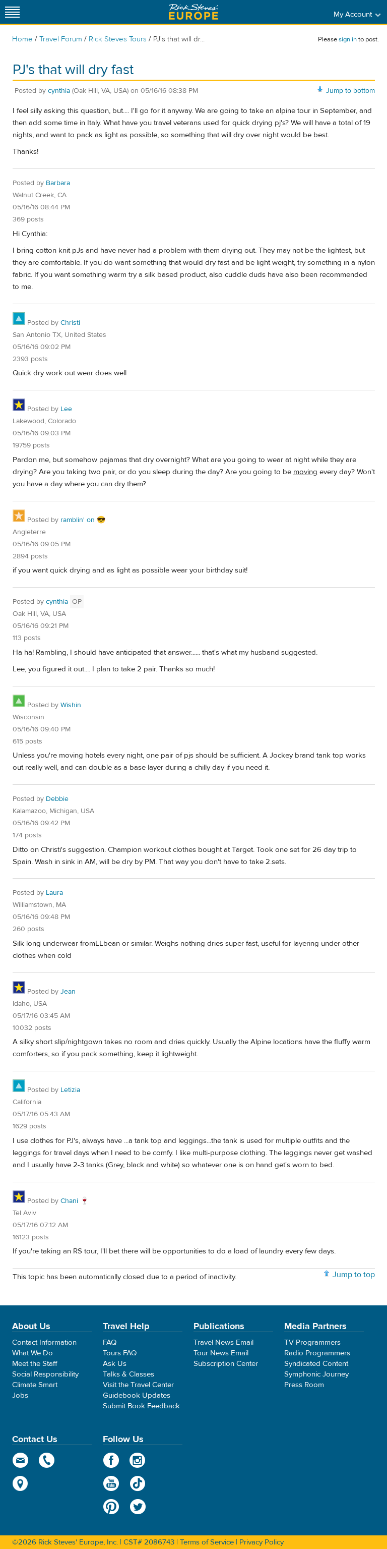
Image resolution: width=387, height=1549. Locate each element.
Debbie (57, 799)
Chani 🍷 (74, 1201)
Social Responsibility (45, 1374)
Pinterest (111, 1507)
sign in (348, 39)
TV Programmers (312, 1342)
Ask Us (114, 1363)
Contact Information (44, 1342)
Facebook (111, 1460)
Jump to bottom (350, 90)
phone (47, 1460)
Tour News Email (221, 1353)
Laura (54, 892)
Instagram (138, 1460)
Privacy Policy (261, 1542)
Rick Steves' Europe (193, 12)
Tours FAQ (120, 1353)
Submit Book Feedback (141, 1406)
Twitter (138, 1507)
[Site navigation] (12, 12)
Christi (70, 322)
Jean (68, 991)
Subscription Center (226, 1363)
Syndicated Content (316, 1363)
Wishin (70, 705)
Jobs (20, 1395)
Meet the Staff (34, 1363)
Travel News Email (223, 1342)
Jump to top (354, 1275)
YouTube (111, 1483)
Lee (66, 409)
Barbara (58, 183)
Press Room (304, 1385)
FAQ (109, 1342)
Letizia (70, 1090)
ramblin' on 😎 (82, 520)
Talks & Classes (128, 1374)
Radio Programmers (317, 1353)
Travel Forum (60, 39)
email (20, 1460)
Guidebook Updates (136, 1395)
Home (22, 39)
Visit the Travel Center (138, 1385)
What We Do (32, 1353)
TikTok (138, 1483)
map (20, 1483)
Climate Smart (34, 1385)
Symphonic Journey (316, 1374)
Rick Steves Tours (118, 39)
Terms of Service (207, 1542)
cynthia (59, 90)
